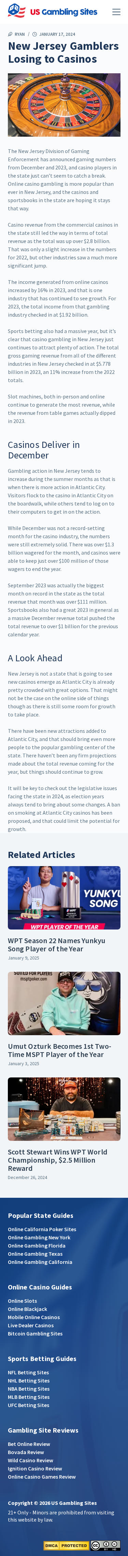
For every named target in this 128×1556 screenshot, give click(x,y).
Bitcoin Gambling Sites (35, 1333)
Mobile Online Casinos (34, 1317)
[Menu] (116, 12)
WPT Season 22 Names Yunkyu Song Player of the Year (57, 944)
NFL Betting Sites (28, 1372)
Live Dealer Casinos (31, 1325)
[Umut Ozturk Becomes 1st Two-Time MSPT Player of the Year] (64, 1003)
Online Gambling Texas (35, 1253)
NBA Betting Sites (28, 1388)
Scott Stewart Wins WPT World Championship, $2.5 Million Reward (58, 1160)
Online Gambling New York (39, 1237)
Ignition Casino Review (35, 1468)
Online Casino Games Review (42, 1476)
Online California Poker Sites (42, 1229)
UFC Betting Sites (28, 1405)
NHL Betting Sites (28, 1380)
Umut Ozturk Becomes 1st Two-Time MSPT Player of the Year (60, 1050)
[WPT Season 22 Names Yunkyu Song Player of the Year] (64, 898)
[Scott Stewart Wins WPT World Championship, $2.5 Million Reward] (64, 1109)
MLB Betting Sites (28, 1396)
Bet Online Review (29, 1443)
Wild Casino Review (30, 1460)
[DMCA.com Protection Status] (66, 1544)
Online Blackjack (27, 1308)
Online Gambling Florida (37, 1245)
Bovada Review (26, 1452)
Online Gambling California (40, 1261)
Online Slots (22, 1300)
